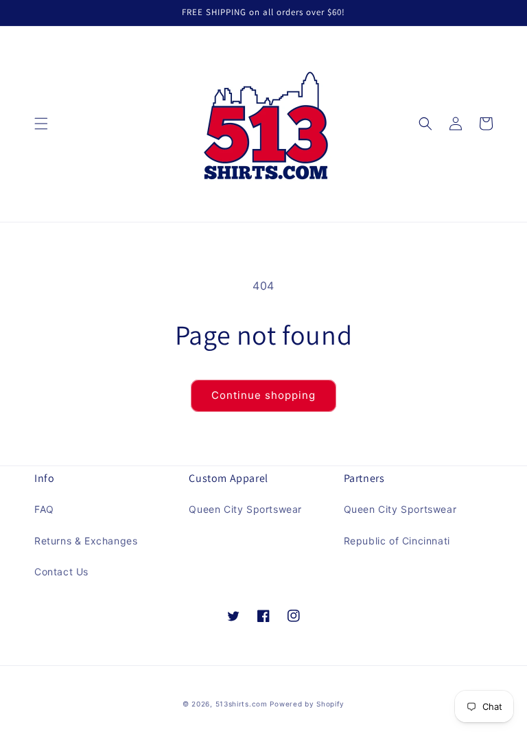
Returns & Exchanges (85, 541)
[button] (41, 123)
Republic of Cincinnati (397, 541)
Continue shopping (263, 395)
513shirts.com (241, 704)
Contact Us (61, 571)
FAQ (44, 509)
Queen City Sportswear (245, 509)
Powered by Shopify (307, 704)
